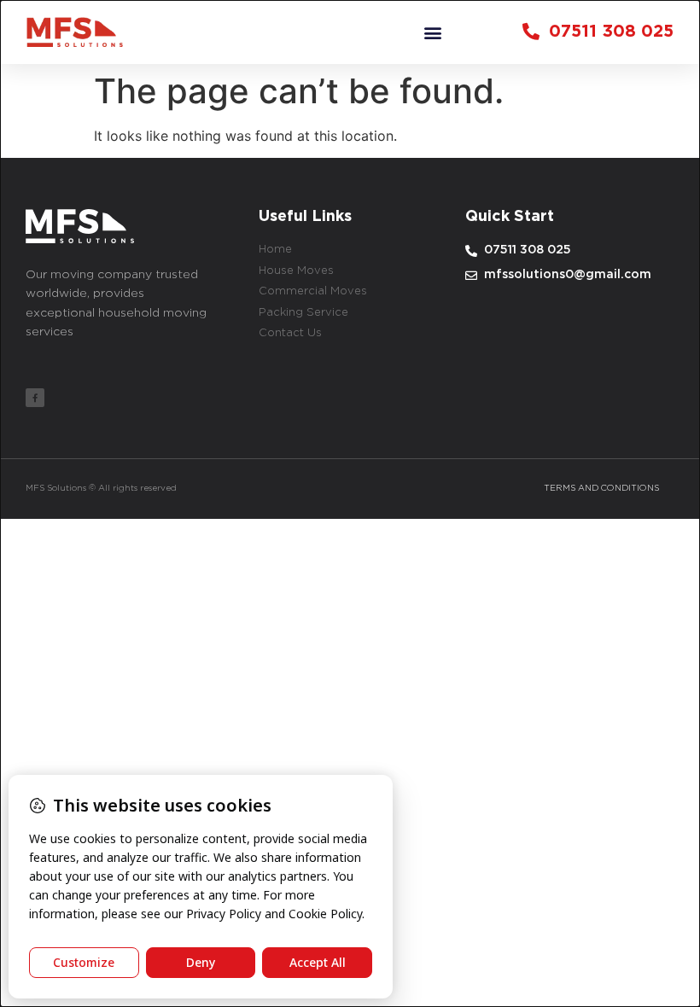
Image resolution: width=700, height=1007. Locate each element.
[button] (433, 32)
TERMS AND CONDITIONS (601, 488)
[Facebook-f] (35, 397)
